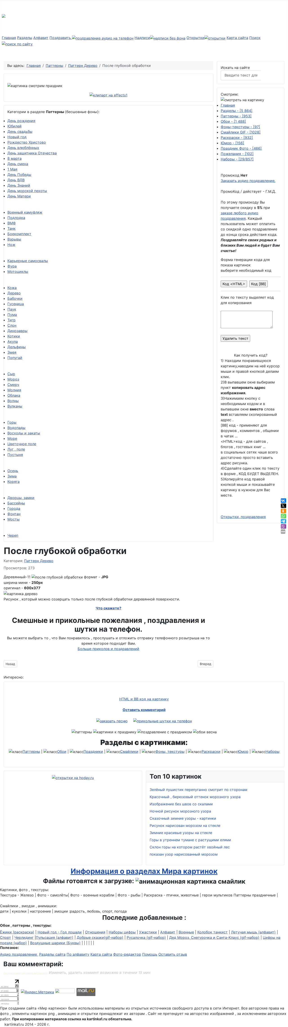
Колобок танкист (212, 932)
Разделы (24, 37)
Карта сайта (237, 37)
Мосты (13, 519)
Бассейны (16, 503)
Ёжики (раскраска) (17, 932)
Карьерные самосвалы (27, 260)
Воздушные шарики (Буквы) (55, 943)
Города (13, 508)
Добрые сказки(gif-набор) (100, 937)
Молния (14, 390)
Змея (11, 352)
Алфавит (40, 37)
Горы (11, 422)
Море (12, 438)
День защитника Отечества (32, 153)
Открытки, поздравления (243, 517)
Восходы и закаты (23, 433)
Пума (12, 314)
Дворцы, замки (20, 497)
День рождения (21, 120)
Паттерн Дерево (38, 560)
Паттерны (236, 116)
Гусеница (15, 304)
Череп (12, 535)
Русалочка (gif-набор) (146, 937)
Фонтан (13, 514)
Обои (233, 121)
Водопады (16, 427)
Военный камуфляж (24, 212)
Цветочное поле (21, 444)
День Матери (19, 196)
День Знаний (18, 185)
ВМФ (11, 223)
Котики (13, 336)
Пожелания (237, 153)
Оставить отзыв (172, 954)
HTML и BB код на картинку (144, 699)
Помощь (149, 954)
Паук (11, 309)
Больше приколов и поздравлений (108, 648)
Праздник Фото (241, 148)
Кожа (12, 287)
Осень (12, 471)
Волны (13, 401)
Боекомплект (19, 234)
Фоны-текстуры (240, 127)
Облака (13, 395)
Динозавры (17, 330)
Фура (12, 266)
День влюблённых (23, 147)
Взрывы (14, 239)
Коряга (13, 481)
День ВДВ (16, 180)
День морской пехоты (27, 190)
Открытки (196, 37)
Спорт (5, 937)
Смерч (13, 384)
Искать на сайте (235, 67)
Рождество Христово (26, 142)
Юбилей (14, 126)
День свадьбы (19, 131)
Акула (12, 341)
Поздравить (61, 37)
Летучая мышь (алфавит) (253, 932)
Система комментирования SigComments (25, 973)
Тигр (11, 320)
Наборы (237, 159)
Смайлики (129, 751)
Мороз (13, 379)
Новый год (17, 137)
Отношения (95, 932)
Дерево (14, 293)
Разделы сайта (52, 954)
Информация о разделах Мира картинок (144, 871)
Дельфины (16, 347)
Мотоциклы (17, 271)
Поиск (271, 75)
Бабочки (14, 298)
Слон (11, 325)
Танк (11, 228)
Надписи (142, 37)
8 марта (14, 158)
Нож (11, 244)
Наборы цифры (122, 932)
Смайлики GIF (241, 132)
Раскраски (237, 137)
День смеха (17, 164)
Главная (9, 37)
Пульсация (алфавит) (54, 937)
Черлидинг (24, 937)
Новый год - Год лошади (60, 932)
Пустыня (15, 454)
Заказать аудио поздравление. (248, 180)
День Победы (19, 174)
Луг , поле (16, 449)
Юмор (232, 143)
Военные (186, 932)
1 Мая (12, 169)
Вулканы (14, 406)
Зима (12, 476)
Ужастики (148, 932)
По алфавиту (78, 954)
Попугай (14, 357)
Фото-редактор (127, 954)
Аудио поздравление (19, 954)
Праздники (93, 751)
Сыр (11, 374)
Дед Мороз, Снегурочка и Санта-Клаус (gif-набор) (214, 937)
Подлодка (16, 217)
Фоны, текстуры (169, 751)
